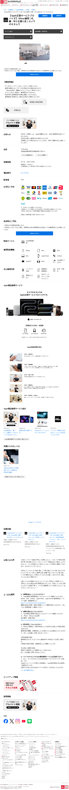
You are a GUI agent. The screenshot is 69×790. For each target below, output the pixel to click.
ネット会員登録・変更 (57, 1)
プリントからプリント (6, 766)
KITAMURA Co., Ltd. (8, 788)
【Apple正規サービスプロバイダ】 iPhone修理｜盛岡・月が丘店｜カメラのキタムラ (15, 535)
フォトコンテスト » (46, 758)
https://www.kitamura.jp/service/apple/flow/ (33, 620)
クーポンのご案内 (18, 756)
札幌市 (33, 9)
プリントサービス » (6, 741)
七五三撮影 (18, 750)
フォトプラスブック (6, 750)
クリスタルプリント (6, 744)
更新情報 (30, 767)
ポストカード (4, 755)
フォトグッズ (4, 775)
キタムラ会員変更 (59, 751)
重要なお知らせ (31, 762)
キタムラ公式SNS (18, 757)
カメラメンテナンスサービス (20, 744)
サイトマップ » (58, 755)
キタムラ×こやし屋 (18, 764)
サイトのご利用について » (60, 757)
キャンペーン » (31, 758)
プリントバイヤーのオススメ (33, 755)
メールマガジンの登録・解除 (20, 755)
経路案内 (44, 15)
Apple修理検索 (19, 9)
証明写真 (3, 776)
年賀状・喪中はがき (6, 756)
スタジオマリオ (19, 749)
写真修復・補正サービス (7, 770)
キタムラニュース (31, 756)
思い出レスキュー (5, 758)
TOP (5, 9)
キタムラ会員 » (58, 747)
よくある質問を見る (27, 670)
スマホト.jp (17, 747)
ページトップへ (65, 782)
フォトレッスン (45, 752)
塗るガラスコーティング (19, 746)
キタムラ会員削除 (59, 752)
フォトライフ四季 (45, 754)
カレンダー (4, 772)
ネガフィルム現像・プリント (7, 747)
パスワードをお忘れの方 (60, 754)
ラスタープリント (5, 746)
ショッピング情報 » (32, 741)
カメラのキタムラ (58, 743)
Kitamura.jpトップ (6, 738)
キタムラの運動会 (45, 751)
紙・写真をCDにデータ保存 (7, 765)
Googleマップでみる (34, 522)
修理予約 (58, 15)
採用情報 (44, 1)
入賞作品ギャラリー (45, 761)
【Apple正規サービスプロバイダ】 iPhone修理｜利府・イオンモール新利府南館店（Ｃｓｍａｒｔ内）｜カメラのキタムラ (57, 537)
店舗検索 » (57, 741)
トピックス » (31, 761)
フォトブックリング (6, 753)
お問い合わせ (50, 1)
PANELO (3, 778)
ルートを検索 (41, 155)
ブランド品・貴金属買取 (33, 750)
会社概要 (40, 1)
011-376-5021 (25, 173)
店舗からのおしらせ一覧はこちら (14, 476)
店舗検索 (10, 9)
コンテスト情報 (45, 760)
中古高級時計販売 (32, 747)
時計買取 (31, 749)
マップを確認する (27, 155)
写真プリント (4, 743)
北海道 (27, 9)
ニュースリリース (13, 784)
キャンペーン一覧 (31, 759)
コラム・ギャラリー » (46, 741)
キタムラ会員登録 (59, 749)
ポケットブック (5, 752)
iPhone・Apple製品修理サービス (21, 743)
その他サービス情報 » (19, 741)
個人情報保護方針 (5, 784)
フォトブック (4, 749)
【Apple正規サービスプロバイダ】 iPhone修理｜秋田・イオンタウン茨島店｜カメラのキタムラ (36, 536)
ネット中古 (31, 746)
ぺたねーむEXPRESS (6, 773)
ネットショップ (31, 743)
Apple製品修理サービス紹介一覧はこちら (16, 439)
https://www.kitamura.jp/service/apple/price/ (33, 603)
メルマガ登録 (65, 1)
